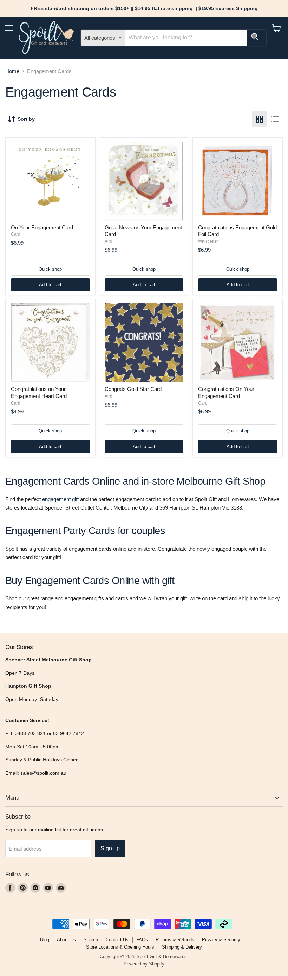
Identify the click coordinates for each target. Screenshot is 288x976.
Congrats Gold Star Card (133, 389)
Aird (108, 241)
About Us (66, 939)
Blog (44, 939)
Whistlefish (208, 241)
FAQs (142, 939)
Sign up (110, 848)
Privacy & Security (221, 939)
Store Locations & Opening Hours (120, 947)
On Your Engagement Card (42, 227)
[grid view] (259, 119)
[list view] (275, 119)
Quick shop (50, 269)
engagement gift (60, 499)
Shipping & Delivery (182, 947)
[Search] (256, 38)
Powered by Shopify (144, 964)
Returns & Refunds (175, 939)
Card (15, 234)
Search (91, 939)
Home (12, 71)
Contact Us (117, 939)
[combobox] (186, 38)
